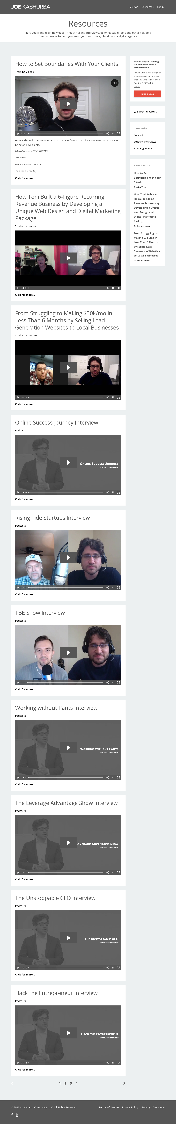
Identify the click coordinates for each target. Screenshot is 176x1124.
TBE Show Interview (40, 612)
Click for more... (25, 178)
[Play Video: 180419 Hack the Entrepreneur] (68, 1032)
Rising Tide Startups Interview (52, 517)
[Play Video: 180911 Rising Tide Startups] (68, 557)
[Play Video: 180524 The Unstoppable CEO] (68, 937)
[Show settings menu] (113, 133)
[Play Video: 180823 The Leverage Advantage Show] (68, 842)
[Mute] (107, 133)
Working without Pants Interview (56, 707)
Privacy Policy (130, 1107)
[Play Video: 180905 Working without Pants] (68, 747)
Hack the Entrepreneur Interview (56, 993)
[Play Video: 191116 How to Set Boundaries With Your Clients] (68, 103)
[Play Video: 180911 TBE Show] (68, 652)
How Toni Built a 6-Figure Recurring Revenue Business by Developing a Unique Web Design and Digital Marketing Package (68, 207)
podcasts (20, 430)
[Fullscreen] (118, 133)
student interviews (26, 226)
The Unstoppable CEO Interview (55, 898)
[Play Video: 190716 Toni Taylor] (68, 257)
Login (160, 7)
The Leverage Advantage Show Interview (66, 803)
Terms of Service (109, 1107)
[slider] (66, 133)
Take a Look (147, 93)
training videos (24, 71)
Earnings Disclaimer (153, 1107)
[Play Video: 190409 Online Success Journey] (68, 462)
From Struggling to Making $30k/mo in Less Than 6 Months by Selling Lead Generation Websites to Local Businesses (67, 320)
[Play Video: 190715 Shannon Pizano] (68, 367)
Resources (147, 7)
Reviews (133, 7)
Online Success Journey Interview (56, 422)
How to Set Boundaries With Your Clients (66, 64)
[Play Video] (18, 133)
